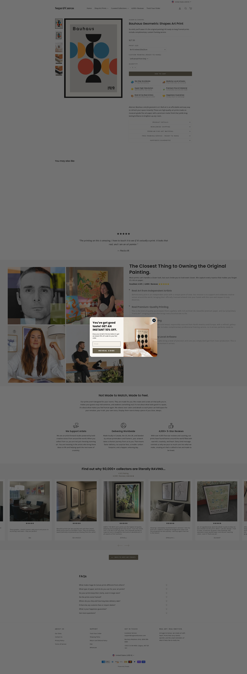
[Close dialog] (154, 320)
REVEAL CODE (107, 350)
